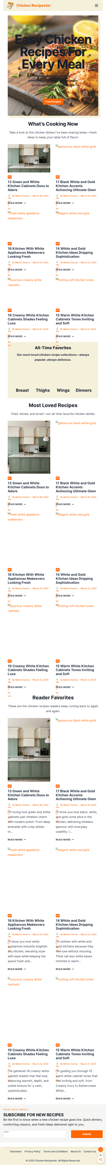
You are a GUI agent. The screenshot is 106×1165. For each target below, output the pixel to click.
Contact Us (90, 1151)
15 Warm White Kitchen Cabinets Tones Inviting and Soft (75, 319)
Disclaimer (16, 1151)
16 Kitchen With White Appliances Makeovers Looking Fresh (26, 253)
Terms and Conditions (55, 1151)
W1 (9, 177)
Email (6, 1132)
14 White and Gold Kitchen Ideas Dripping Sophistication (74, 253)
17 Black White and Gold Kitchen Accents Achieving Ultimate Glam (76, 186)
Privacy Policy (32, 1151)
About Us (76, 1151)
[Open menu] (96, 5)
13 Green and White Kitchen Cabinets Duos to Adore (28, 186)
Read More (17, 203)
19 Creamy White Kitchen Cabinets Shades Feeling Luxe (28, 319)
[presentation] (29, 158)
